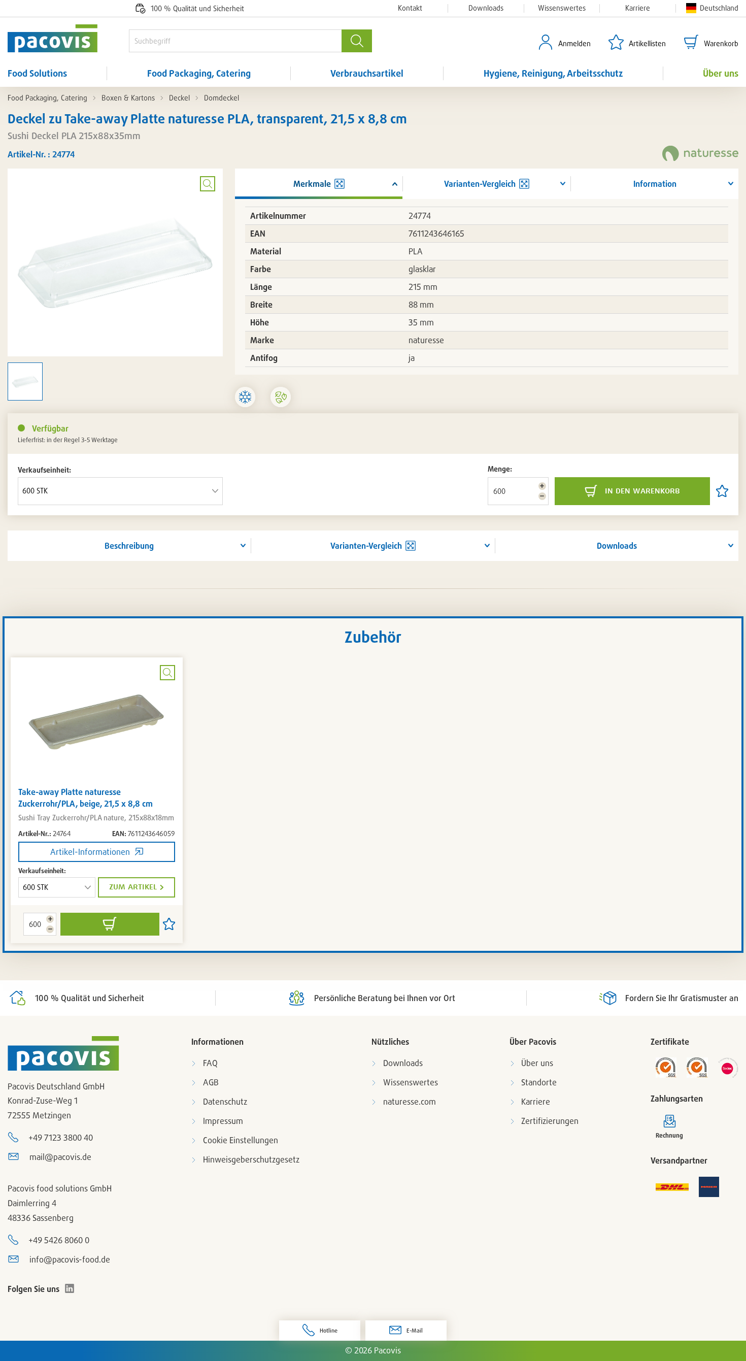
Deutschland (719, 8)
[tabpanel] (97, 800)
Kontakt (410, 8)
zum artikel (133, 886)
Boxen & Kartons (128, 97)
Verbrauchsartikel (366, 73)
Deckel (179, 97)
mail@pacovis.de (60, 1157)
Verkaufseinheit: (44, 470)
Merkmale (312, 184)
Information (654, 184)
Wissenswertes (562, 8)
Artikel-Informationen (90, 852)
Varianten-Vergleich (366, 546)
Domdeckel (221, 97)
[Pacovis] (68, 38)
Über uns (720, 73)
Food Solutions (37, 73)
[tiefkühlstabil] (245, 397)
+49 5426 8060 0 (58, 1240)
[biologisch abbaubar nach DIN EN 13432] (280, 397)
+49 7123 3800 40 (60, 1138)
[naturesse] (700, 154)
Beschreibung (129, 546)
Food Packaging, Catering (199, 73)
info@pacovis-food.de (69, 1259)
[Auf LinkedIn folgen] (69, 1288)
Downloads (485, 8)
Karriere (637, 8)
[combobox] (235, 40)
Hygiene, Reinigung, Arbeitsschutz (553, 73)
